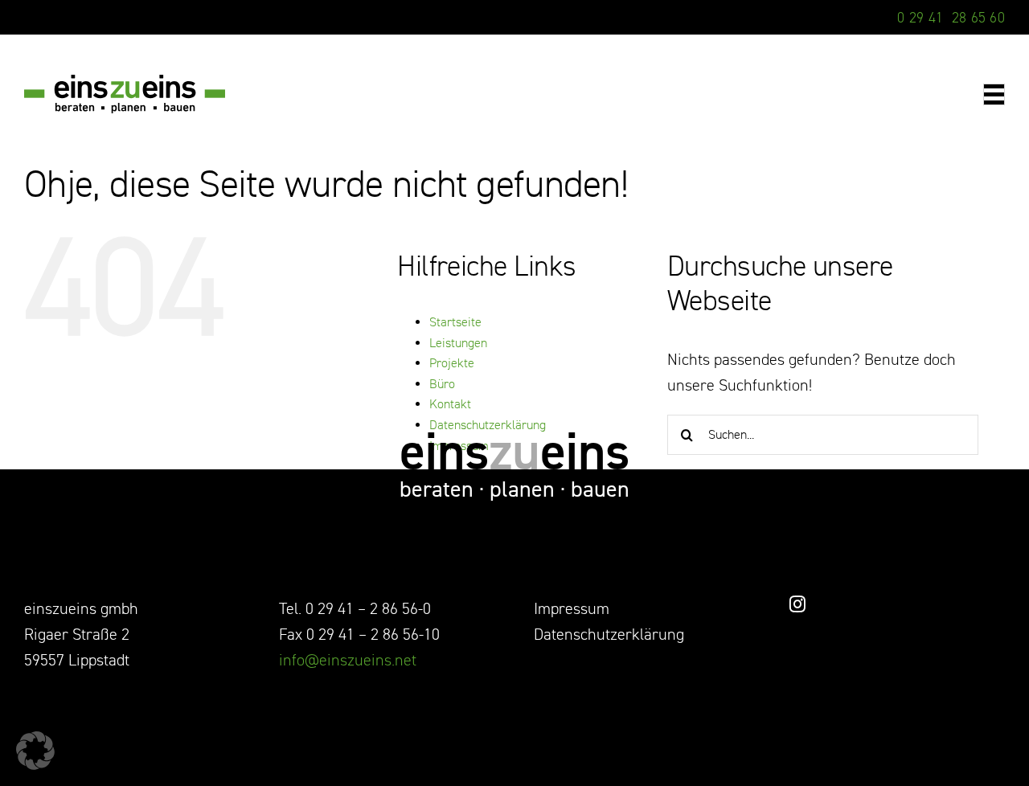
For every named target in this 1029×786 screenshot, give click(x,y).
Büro (442, 384)
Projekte (451, 363)
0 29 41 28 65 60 (951, 18)
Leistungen (458, 343)
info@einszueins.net (347, 660)
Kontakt (450, 404)
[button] (35, 750)
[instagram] (797, 604)
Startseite (455, 322)
